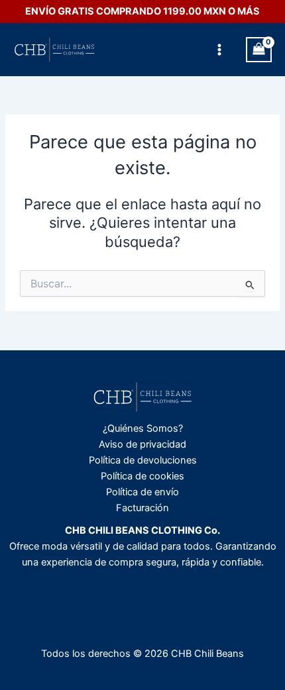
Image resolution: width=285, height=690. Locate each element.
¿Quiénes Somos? (143, 428)
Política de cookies (142, 476)
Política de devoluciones (143, 460)
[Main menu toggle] (219, 49)
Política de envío (142, 492)
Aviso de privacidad (142, 444)
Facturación (142, 508)
